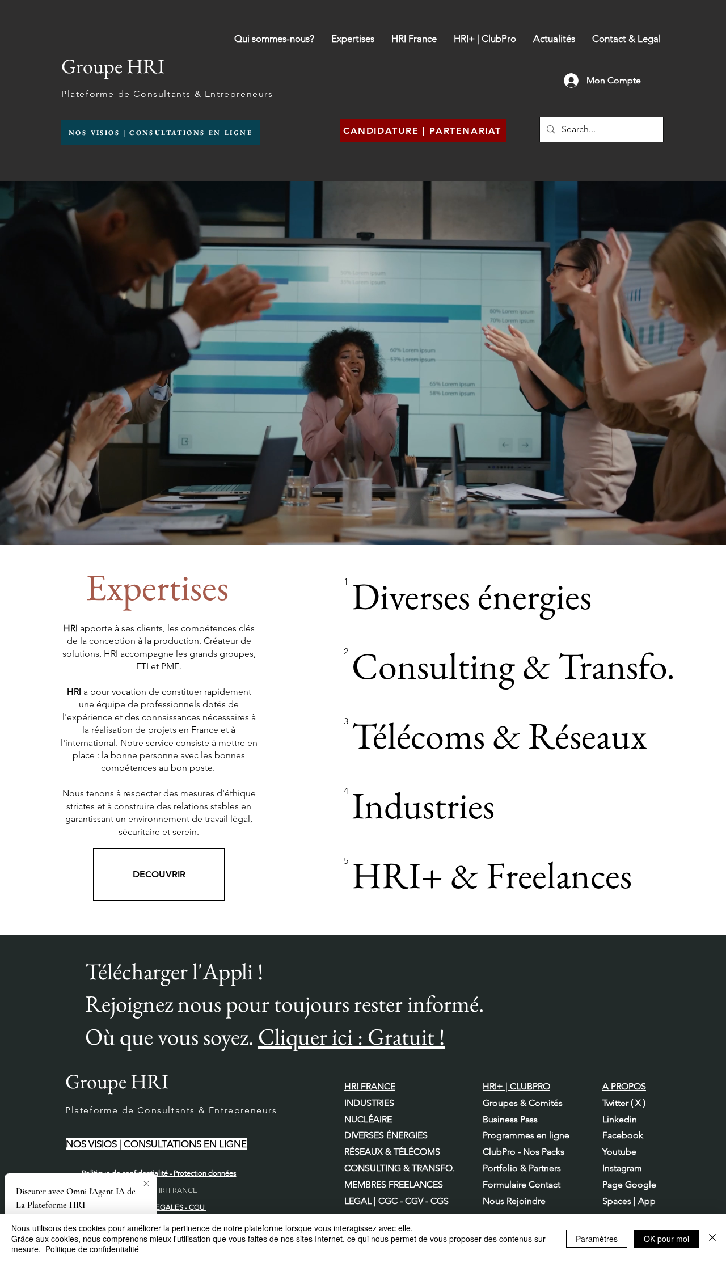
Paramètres (597, 1238)
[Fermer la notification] (146, 1184)
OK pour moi (666, 1238)
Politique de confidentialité (92, 1248)
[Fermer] (712, 1238)
